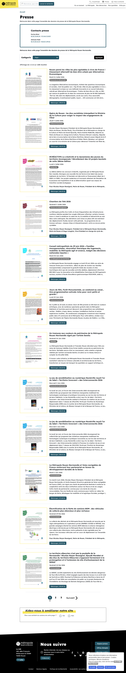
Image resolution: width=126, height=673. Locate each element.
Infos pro (122, 5)
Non (72, 616)
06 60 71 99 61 (45, 41)
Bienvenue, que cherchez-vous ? (35, 4)
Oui (64, 616)
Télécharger (54, 103)
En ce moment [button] (79, 5)
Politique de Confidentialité (58, 669)
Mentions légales (41, 669)
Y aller (21, 660)
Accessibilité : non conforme (78, 669)
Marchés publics (102, 652)
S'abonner (45, 658)
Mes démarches (101, 5)
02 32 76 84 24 (35, 36)
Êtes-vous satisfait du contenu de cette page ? (40, 615)
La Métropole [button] (90, 5)
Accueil (22, 12)
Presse (107, 1)
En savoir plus (110, 667)
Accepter (92, 667)
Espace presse (102, 644)
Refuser (100, 667)
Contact (31, 669)
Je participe (96, 1)
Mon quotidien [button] (113, 5)
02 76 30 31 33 (35, 41)
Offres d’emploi (102, 648)
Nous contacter (119, 1)
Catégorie (26, 57)
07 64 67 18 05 (46, 36)
